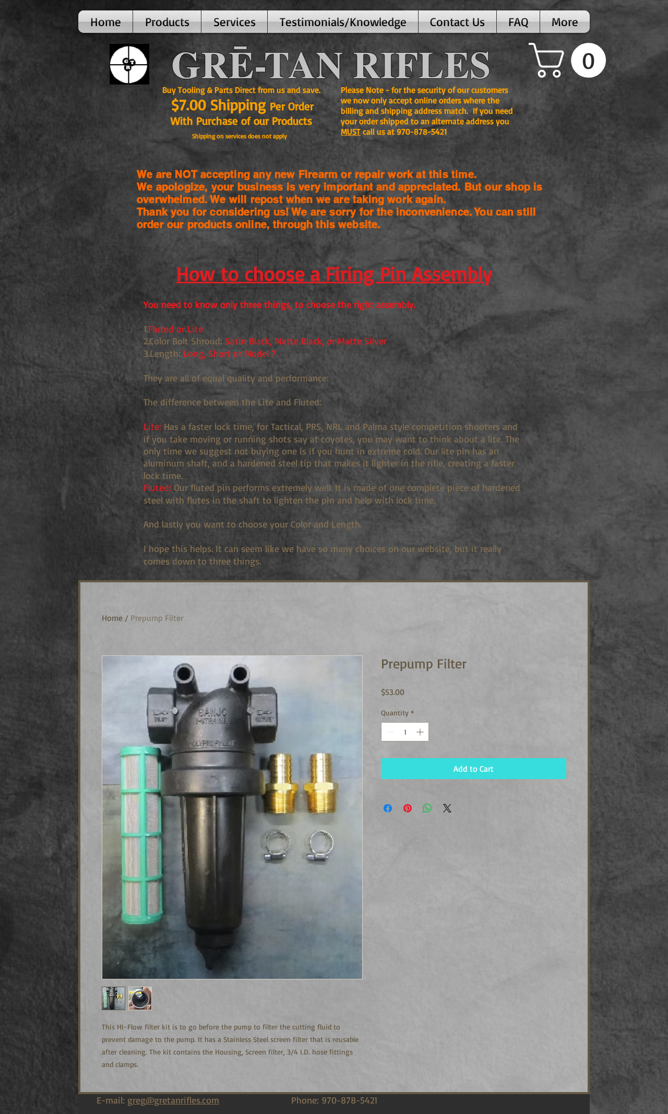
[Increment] (420, 732)
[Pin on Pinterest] (407, 808)
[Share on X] (447, 808)
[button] (167, 21)
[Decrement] (389, 732)
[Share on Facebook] (387, 808)
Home (112, 618)
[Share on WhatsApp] (427, 808)
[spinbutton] (405, 732)
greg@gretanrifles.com (173, 1100)
